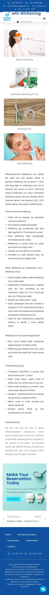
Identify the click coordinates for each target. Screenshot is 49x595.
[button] (44, 18)
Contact (11, 546)
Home (8, 534)
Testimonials (32, 540)
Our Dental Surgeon (26, 534)
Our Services (13, 540)
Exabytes (30, 584)
